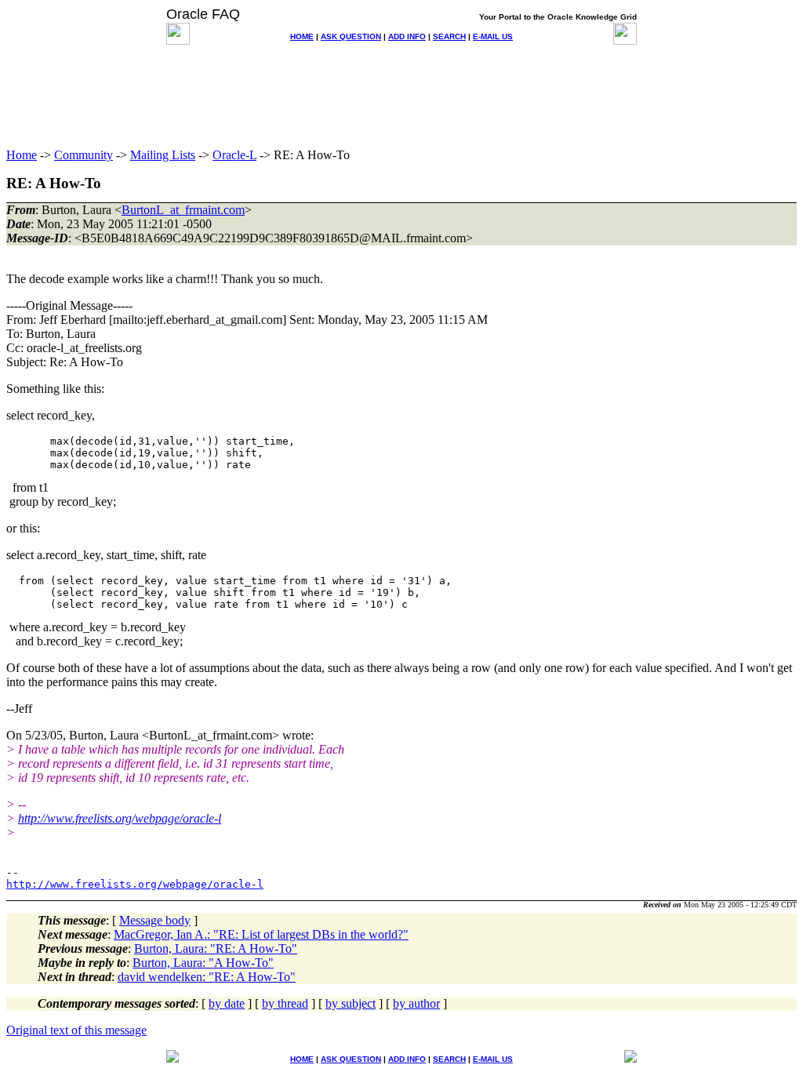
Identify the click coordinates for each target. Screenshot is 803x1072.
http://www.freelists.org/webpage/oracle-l (119, 818)
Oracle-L (234, 155)
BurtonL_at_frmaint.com (183, 209)
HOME (302, 36)
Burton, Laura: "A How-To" (203, 962)
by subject (350, 1003)
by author (416, 1003)
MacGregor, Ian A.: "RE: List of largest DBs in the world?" (261, 934)
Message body (155, 920)
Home (21, 155)
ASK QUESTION (351, 36)
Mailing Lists (162, 155)
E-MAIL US (493, 36)
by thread (285, 1003)
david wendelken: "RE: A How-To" (207, 976)
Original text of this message (76, 1030)
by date (227, 1003)
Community (83, 155)
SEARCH (449, 36)
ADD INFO (407, 36)
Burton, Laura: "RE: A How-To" (215, 948)
